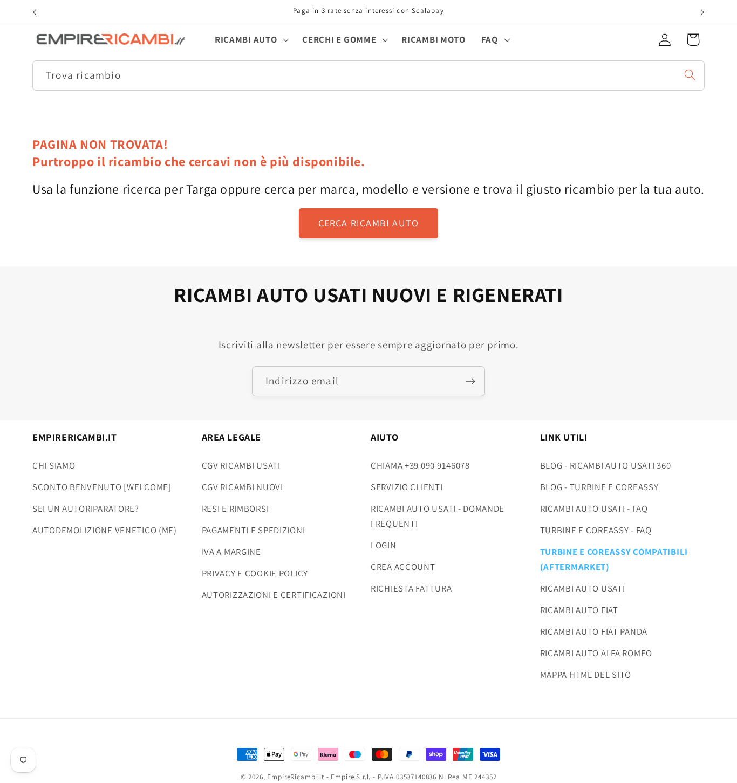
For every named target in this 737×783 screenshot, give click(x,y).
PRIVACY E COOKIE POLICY (255, 573)
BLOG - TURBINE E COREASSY (599, 487)
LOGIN (384, 545)
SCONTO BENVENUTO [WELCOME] (102, 487)
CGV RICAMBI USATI (241, 465)
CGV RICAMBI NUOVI (242, 487)
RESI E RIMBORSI (235, 508)
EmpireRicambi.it (295, 776)
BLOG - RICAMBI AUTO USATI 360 (605, 465)
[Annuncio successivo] (702, 12)
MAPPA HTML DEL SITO (586, 675)
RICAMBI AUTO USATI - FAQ (594, 508)
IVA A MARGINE (231, 552)
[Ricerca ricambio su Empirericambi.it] (689, 74)
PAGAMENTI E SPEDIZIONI (253, 530)
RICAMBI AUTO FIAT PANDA (594, 631)
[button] (251, 39)
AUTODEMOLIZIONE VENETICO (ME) (104, 530)
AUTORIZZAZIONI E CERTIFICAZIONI (274, 595)
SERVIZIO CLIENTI (407, 487)
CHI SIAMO (53, 465)
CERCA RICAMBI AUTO (368, 223)
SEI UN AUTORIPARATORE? (85, 508)
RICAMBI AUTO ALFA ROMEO (596, 653)
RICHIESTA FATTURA (411, 588)
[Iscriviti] (470, 381)
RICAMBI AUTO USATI (582, 588)
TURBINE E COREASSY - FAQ (596, 530)
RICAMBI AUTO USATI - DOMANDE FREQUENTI (437, 516)
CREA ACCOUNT (403, 567)
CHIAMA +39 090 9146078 (420, 465)
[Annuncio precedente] (34, 12)
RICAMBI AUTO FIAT (579, 610)
